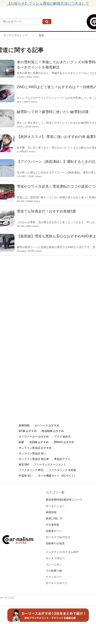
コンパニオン (54, 564)
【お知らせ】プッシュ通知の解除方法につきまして (48, 3)
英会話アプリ (62, 459)
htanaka (21, 251)
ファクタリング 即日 (31, 470)
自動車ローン (54, 531)
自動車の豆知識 (55, 543)
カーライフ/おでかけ (58, 537)
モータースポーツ (56, 583)
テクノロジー (54, 576)
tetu (19, 101)
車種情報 (51, 512)
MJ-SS (20, 201)
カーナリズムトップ (15, 35)
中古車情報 (52, 524)
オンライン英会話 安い (32, 453)
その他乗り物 (54, 570)
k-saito (21, 77)
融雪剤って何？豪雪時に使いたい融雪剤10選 (53, 112)
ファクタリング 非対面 (62, 470)
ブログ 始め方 (62, 436)
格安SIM (24, 464)
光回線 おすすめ (39, 442)
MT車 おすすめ (28, 431)
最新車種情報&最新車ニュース (64, 499)
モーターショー (55, 506)
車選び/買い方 (54, 518)
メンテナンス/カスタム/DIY (62, 552)
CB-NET (21, 176)
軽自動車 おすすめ (53, 431)
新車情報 (24, 425)
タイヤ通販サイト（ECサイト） (57, 475)
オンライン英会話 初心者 (34, 459)
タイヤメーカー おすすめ (34, 436)
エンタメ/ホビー (55, 558)
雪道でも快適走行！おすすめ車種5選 (46, 211)
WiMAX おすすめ (64, 442)
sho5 (20, 126)
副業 (21, 442)
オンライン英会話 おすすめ (35, 447)
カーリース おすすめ (47, 425)
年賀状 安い (26, 475)
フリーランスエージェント (50, 464)
